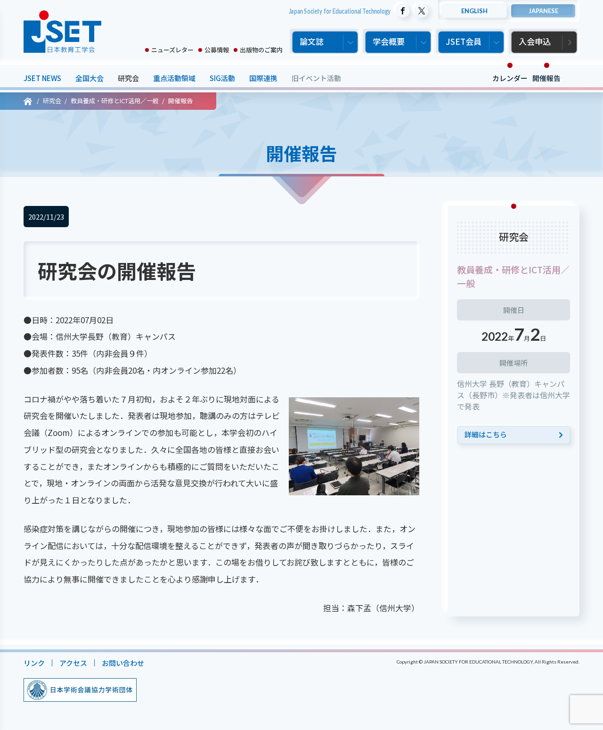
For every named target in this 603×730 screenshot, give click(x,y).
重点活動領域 (174, 78)
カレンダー (510, 78)
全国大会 (89, 78)
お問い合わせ (123, 663)
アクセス (73, 663)
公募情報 (216, 49)
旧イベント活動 (316, 78)
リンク (34, 663)
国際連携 (263, 78)
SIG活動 (222, 78)
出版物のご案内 (261, 49)
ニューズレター (172, 49)
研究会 (128, 78)
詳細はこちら (485, 434)
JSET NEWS (42, 78)
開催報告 (546, 78)
